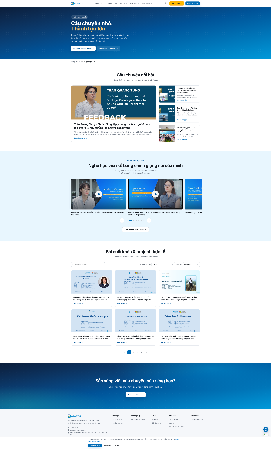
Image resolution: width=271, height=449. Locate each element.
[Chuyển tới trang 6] (141, 220)
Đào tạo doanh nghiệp (137, 419)
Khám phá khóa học (135, 395)
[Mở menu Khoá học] (103, 3)
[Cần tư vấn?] (265, 429)
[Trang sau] (146, 352)
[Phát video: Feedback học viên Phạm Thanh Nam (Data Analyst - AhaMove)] (155, 194)
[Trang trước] (124, 352)
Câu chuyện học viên (176, 426)
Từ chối (116, 445)
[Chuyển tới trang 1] (127, 220)
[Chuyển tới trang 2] (130, 220)
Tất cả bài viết (174, 419)
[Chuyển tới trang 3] (133, 220)
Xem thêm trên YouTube (134, 229)
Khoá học (98, 3)
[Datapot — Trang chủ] (77, 3)
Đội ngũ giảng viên (197, 419)
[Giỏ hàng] (166, 3)
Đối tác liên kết (157, 423)
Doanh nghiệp (112, 3)
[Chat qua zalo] (265, 435)
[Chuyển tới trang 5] (139, 220)
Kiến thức (133, 3)
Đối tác (122, 3)
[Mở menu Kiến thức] (138, 3)
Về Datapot (146, 3)
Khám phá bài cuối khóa (108, 48)
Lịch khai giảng (176, 3)
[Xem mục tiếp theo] (149, 220)
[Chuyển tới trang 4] (136, 220)
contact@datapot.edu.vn (78, 430)
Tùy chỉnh (107, 445)
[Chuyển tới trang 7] (144, 220)
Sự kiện (171, 423)
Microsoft (155, 419)
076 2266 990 (74, 427)
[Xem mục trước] (122, 220)
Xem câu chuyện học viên (83, 48)
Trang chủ (74, 62)
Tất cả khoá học (117, 423)
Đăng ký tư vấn (192, 3)
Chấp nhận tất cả (94, 445)
